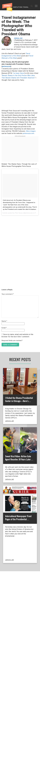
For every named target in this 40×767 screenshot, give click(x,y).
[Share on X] (2, 381)
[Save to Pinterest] (2, 386)
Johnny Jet (18, 38)
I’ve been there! (19, 73)
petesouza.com (28, 133)
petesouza (6, 66)
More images (31, 131)
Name (4, 321)
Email (4, 328)
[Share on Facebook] (2, 376)
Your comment (8, 294)
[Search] (31, 6)
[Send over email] (2, 390)
